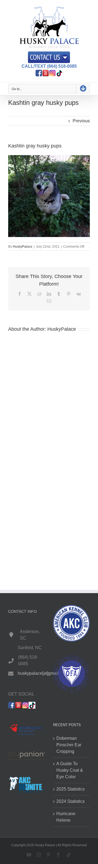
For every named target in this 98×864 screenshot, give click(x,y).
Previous (81, 121)
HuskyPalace (22, 246)
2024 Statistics (70, 801)
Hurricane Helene (65, 816)
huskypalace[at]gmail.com (43, 673)
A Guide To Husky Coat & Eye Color (69, 770)
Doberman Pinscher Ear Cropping (68, 745)
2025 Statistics (70, 789)
